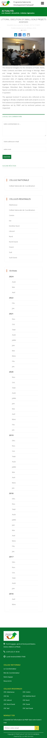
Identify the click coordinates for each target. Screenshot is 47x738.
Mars (14, 356)
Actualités (15, 13)
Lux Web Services (27, 736)
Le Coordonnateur (10, 669)
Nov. (13, 319)
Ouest (11, 247)
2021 (11, 313)
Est (10, 220)
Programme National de (23, 3)
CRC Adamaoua (9, 692)
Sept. (14, 329)
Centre (11, 215)
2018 (11, 493)
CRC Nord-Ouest (9, 704)
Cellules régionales (27, 13)
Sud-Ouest (13, 257)
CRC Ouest (26, 704)
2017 (11, 556)
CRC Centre (26, 692)
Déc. (13, 440)
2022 (11, 297)
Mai (13, 287)
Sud (10, 252)
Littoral (11, 231)
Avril (13, 292)
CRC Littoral (8, 700)
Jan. (13, 308)
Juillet (14, 340)
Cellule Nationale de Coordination (22, 186)
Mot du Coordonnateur (12, 673)
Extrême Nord (14, 226)
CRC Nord (26, 700)
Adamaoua (13, 205)
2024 (11, 276)
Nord (11, 236)
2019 (11, 435)
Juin (13, 345)
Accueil (7, 13)
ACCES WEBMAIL (34, 734)
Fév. (13, 303)
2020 (11, 372)
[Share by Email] (28, 34)
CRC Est (6, 696)
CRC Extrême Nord (29, 696)
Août (14, 282)
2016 (11, 594)
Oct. (13, 324)
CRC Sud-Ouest (28, 708)
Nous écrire (8, 681)
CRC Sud (6, 708)
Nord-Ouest (13, 242)
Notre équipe (8, 677)
